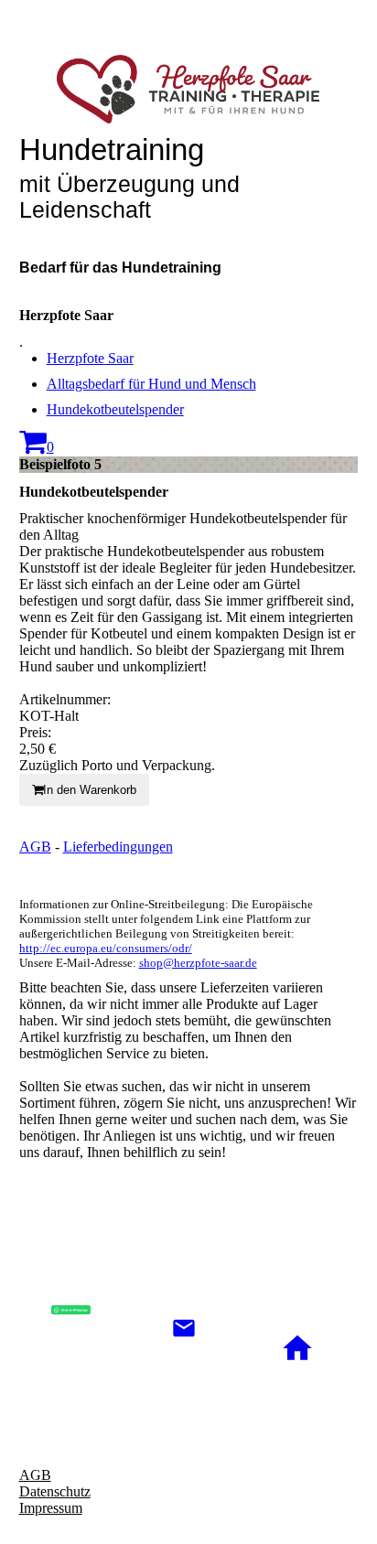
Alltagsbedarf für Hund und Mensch (151, 383)
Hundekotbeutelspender (115, 409)
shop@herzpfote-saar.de (198, 963)
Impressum (50, 1508)
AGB (35, 846)
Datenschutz (55, 1491)
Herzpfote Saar (90, 358)
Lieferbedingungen (118, 846)
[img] (189, 89)
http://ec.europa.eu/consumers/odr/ (105, 948)
